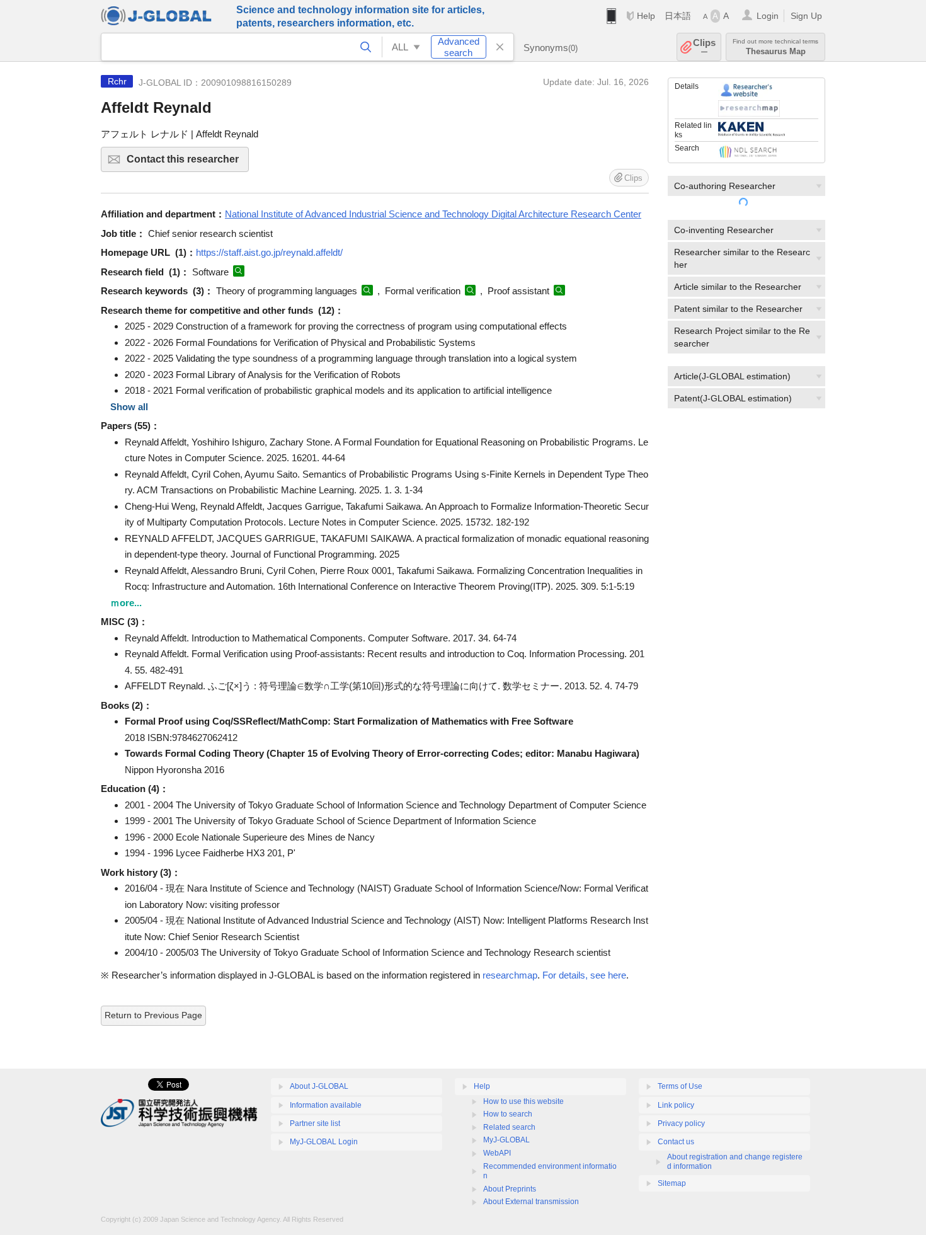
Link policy (676, 1105)
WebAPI (497, 1153)
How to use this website (523, 1101)
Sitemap (672, 1183)
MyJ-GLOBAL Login (324, 1141)
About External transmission (531, 1201)
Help (646, 16)
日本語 (678, 16)
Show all (129, 406)
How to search (507, 1114)
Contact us (676, 1141)
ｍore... (126, 602)
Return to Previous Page (153, 1015)
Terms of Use (680, 1086)
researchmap (510, 975)
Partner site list (315, 1123)
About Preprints (509, 1189)
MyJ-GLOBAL (506, 1139)
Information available (326, 1105)
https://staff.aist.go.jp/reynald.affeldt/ (269, 252)
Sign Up (806, 16)
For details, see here (584, 975)
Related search (509, 1127)
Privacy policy (681, 1123)
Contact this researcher (188, 163)
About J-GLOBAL (319, 1086)
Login (768, 16)
